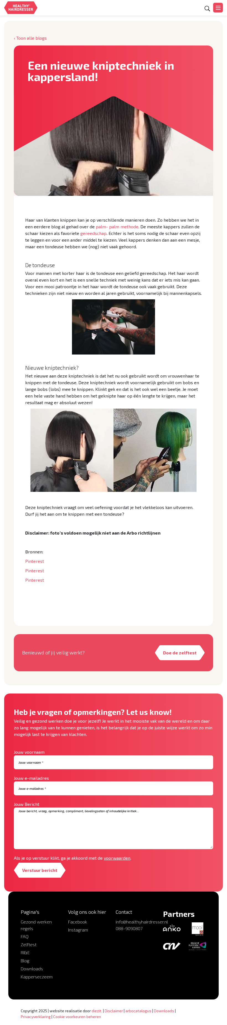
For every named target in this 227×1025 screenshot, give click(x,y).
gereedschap (93, 233)
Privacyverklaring (36, 1016)
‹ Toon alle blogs (30, 38)
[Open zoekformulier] (207, 8)
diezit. (97, 1010)
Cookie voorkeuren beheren (77, 1016)
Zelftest (29, 944)
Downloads (32, 968)
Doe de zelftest (180, 652)
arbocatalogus (138, 1010)
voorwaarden (117, 858)
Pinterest (34, 561)
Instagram (78, 929)
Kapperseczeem (37, 976)
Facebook (77, 921)
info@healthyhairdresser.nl (142, 921)
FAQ (25, 936)
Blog (25, 960)
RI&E (25, 952)
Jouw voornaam (29, 752)
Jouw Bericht (26, 804)
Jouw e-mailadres (31, 778)
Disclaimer (114, 1010)
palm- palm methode (117, 226)
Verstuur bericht (39, 870)
